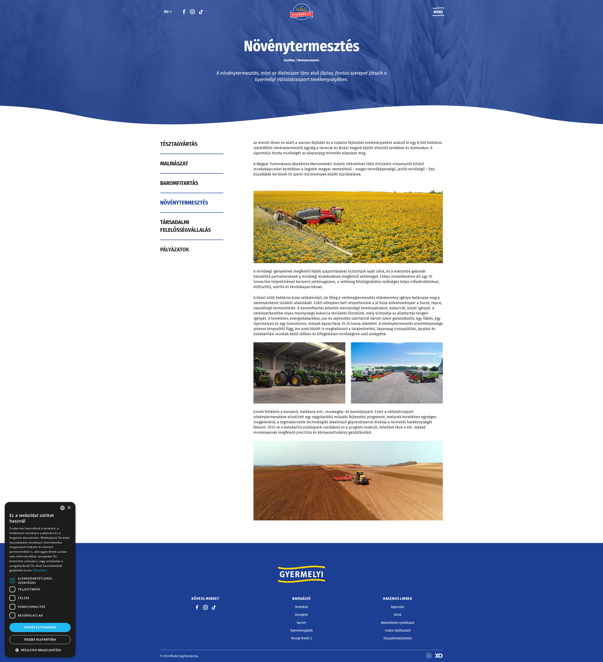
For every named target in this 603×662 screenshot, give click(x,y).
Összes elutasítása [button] (40, 639)
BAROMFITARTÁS (179, 183)
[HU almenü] (170, 11)
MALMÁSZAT (174, 163)
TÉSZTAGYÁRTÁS (178, 144)
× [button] (69, 508)
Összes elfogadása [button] (40, 627)
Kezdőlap (289, 60)
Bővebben (40, 570)
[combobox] (62, 508)
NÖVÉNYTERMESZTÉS (184, 202)
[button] (40, 650)
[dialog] (40, 579)
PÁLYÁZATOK (174, 249)
